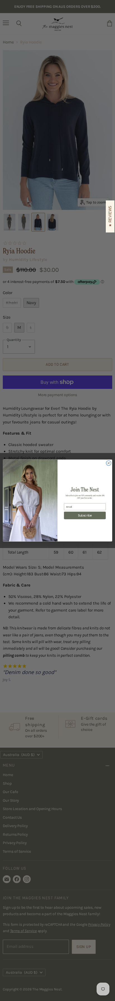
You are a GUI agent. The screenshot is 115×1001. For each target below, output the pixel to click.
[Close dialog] (108, 463)
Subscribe (85, 515)
